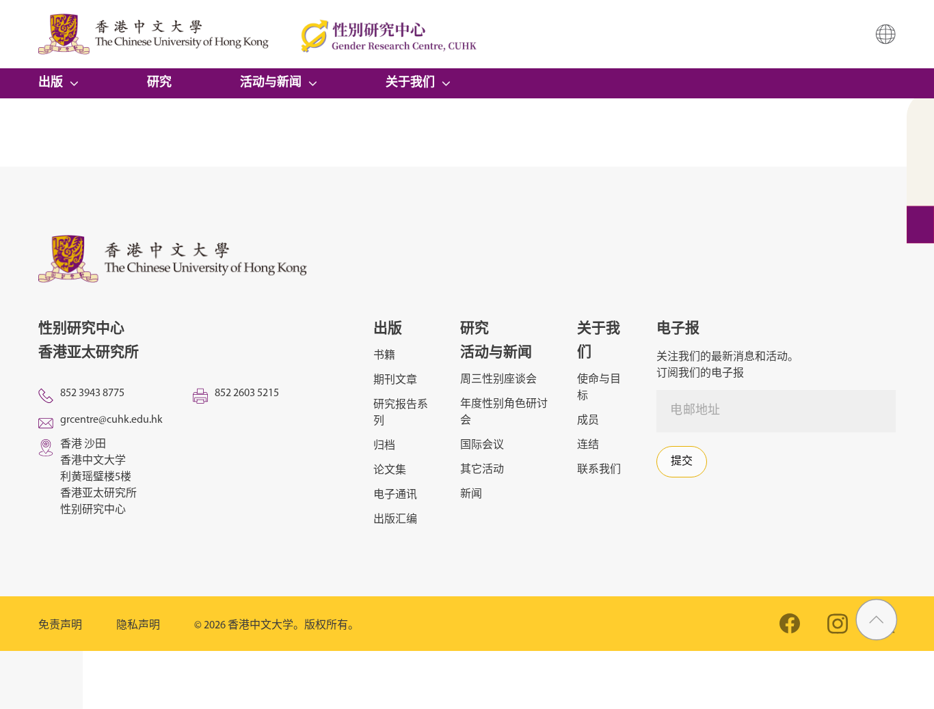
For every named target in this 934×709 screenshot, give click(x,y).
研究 (159, 83)
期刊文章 (395, 380)
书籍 (384, 355)
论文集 (389, 470)
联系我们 (599, 469)
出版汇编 (395, 519)
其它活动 (482, 469)
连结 (588, 445)
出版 (50, 83)
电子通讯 (395, 495)
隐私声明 (138, 625)
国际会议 (482, 445)
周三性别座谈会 (498, 379)
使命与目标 (599, 388)
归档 (384, 446)
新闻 (471, 494)
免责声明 (60, 625)
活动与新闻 (271, 83)
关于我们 (410, 83)
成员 (588, 420)
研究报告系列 (400, 413)
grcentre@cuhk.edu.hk (111, 420)
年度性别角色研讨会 (504, 412)
